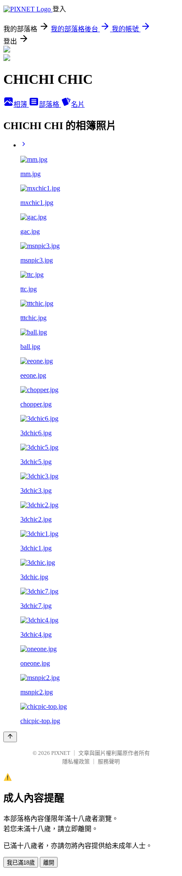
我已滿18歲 (21, 862)
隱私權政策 (76, 761)
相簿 (21, 104)
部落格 (50, 104)
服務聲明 (109, 761)
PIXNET (60, 753)
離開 (48, 862)
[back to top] (10, 737)
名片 (78, 104)
